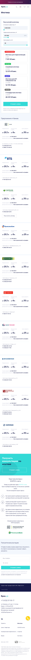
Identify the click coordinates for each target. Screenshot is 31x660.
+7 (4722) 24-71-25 (6, 347)
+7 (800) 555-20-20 (7, 247)
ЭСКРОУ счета (21, 627)
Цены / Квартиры (5, 627)
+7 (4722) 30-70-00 (7, 380)
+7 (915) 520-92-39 (6, 211)
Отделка (19, 631)
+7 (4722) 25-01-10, (6, 145)
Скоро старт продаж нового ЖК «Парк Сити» (12, 587)
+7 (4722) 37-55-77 (7, 600)
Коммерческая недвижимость (8, 631)
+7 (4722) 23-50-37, (7, 279)
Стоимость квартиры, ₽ (9, 24)
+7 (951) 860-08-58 (7, 446)
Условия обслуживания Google (9, 655)
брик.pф (6, 647)
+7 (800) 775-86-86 (7, 147)
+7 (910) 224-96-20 (7, 414)
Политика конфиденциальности (17, 654)
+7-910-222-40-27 (6, 179)
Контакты (19, 635)
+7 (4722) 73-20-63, (7, 412)
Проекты (3, 623)
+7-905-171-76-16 (6, 313)
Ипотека (19, 623)
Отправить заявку (15, 104)
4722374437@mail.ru (6, 612)
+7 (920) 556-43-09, (7, 346)
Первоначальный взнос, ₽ (10, 32)
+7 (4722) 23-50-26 (6, 281)
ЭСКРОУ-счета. (23, 484)
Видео (2, 635)
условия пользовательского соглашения (11, 574)
